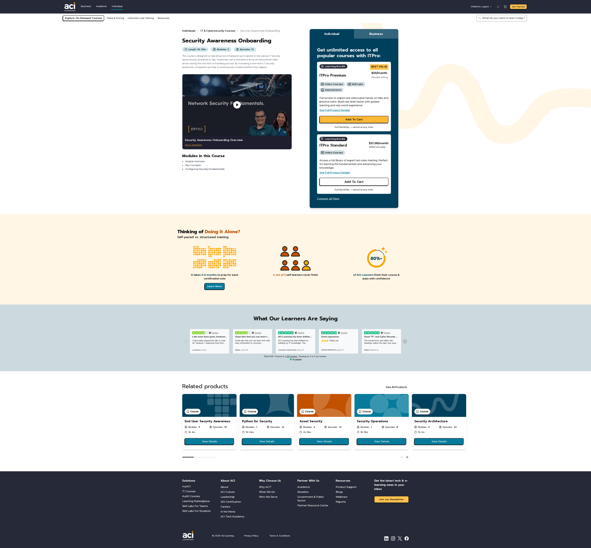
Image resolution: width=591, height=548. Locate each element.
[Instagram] (393, 538)
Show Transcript (193, 145)
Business (86, 6)
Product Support (346, 487)
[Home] (70, 7)
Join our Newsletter (391, 499)
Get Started (518, 6)
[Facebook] (406, 538)
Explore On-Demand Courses (83, 18)
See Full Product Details (335, 110)
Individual (117, 6)
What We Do (267, 492)
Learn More (214, 286)
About (224, 487)
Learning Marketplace (196, 501)
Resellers (303, 492)
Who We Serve (268, 496)
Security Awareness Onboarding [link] (260, 30)
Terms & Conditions (279, 535)
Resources (163, 18)
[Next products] (407, 457)
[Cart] (505, 6)
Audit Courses (191, 496)
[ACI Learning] (194, 536)
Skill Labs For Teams (195, 506)
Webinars (342, 496)
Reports (341, 501)
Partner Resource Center (312, 505)
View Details (209, 441)
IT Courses (189, 491)
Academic (101, 6)
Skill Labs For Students (196, 511)
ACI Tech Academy (232, 516)
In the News (228, 511)
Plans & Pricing (115, 18)
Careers (225, 506)
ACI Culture (228, 492)
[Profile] (498, 6)
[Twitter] (400, 538)
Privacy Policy (251, 535)
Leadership (228, 496)
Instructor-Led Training (141, 18)
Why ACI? (265, 487)
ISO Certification (231, 501)
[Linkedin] (386, 538)
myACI (186, 486)
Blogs (339, 492)
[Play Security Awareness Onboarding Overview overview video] (237, 105)
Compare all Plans (328, 199)
